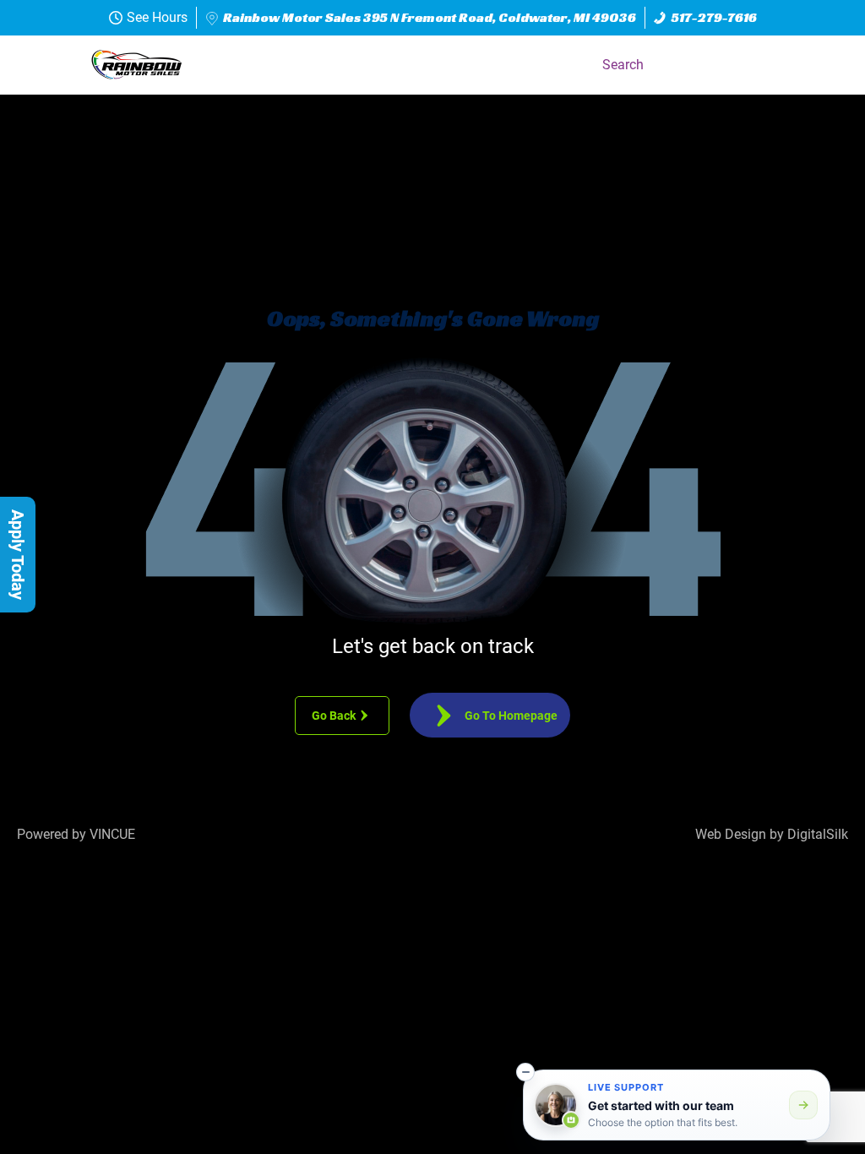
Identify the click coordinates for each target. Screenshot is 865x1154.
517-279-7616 (714, 17)
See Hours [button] (157, 17)
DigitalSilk (817, 834)
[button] (826, 65)
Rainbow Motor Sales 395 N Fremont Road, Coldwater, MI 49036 (429, 17)
